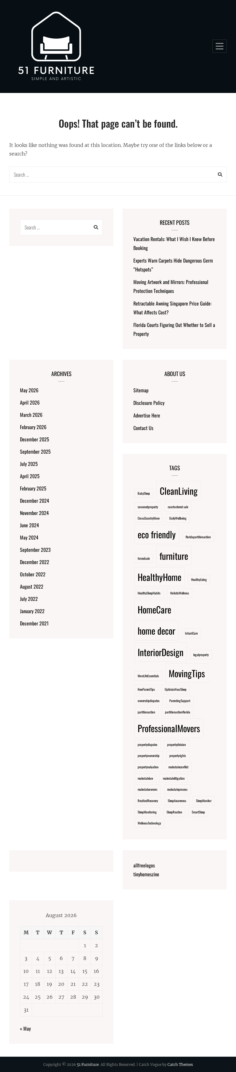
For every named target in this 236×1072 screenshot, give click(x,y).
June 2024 (29, 525)
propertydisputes (147, 744)
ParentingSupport (179, 700)
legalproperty (201, 654)
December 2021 (34, 623)
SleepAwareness (177, 800)
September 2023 (35, 549)
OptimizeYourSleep (176, 689)
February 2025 (33, 488)
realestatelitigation (174, 778)
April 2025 (30, 476)
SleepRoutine (174, 811)
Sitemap (140, 390)
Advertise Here (146, 415)
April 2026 (30, 402)
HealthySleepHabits (149, 592)
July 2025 (29, 463)
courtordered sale (178, 506)
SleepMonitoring (147, 811)
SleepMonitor (203, 800)
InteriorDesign (160, 652)
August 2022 (31, 586)
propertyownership (148, 755)
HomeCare (154, 609)
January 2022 (32, 611)
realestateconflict (178, 766)
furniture (173, 555)
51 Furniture (88, 1064)
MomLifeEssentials (148, 675)
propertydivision (176, 744)
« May (25, 1028)
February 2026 (33, 427)
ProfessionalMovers (169, 728)
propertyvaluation (148, 766)
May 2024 (29, 537)
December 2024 (34, 500)
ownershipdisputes (148, 700)
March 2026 (31, 414)
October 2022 (32, 574)
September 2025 (35, 451)
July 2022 (29, 598)
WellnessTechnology (149, 822)
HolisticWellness (179, 592)
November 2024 (34, 513)
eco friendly (157, 534)
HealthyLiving (199, 579)
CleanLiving (179, 490)
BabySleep (144, 493)
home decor (156, 630)
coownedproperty (148, 506)
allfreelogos (144, 865)
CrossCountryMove (148, 518)
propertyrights (177, 755)
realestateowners (147, 789)
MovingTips (187, 673)
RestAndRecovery (148, 800)
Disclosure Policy (148, 402)
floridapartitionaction (198, 536)
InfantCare (191, 633)
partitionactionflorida (177, 711)
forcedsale (144, 558)
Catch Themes (180, 1064)
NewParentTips (146, 689)
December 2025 (34, 439)
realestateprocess (177, 789)
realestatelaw (145, 778)
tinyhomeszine (146, 874)
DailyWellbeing (178, 518)
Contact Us (143, 428)
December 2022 (34, 562)
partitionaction (146, 711)
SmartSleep (198, 811)
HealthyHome (159, 576)
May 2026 (29, 390)
